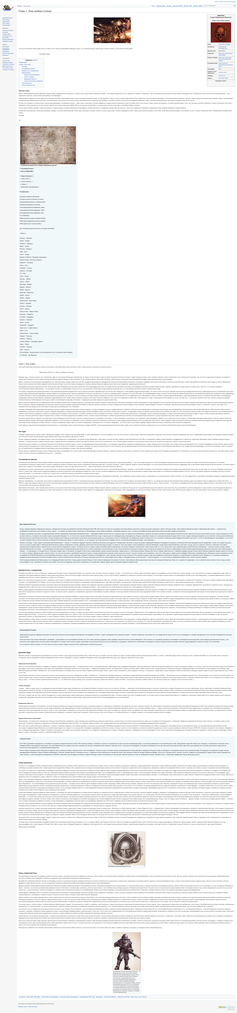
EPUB (220, 78)
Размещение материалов (5, 49)
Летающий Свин (223, 48)
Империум (99, 997)
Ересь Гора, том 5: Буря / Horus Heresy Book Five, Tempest (225, 59)
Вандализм (5, 55)
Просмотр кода (161, 6)
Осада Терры (5, 21)
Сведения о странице (8, 69)
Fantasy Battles (6, 25)
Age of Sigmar (6, 23)
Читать (153, 6)
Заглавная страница (7, 30)
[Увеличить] (130, 43)
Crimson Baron (222, 46)
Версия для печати (7, 66)
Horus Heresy (5, 19)
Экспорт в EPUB (177, 6)
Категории (22, 997)
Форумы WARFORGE (8, 39)
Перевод (19, 6)
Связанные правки (7, 62)
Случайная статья (7, 36)
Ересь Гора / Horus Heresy (139, 997)
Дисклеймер (5, 37)
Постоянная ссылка (7, 67)
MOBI (226, 78)
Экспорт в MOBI (197, 6)
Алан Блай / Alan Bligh (224, 44)
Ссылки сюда (5, 60)
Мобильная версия (32, 1006)
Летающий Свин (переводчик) (69, 997)
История (169, 6)
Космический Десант (110, 997)
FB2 (223, 78)
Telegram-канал (223, 72)
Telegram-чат (222, 75)
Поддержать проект (7, 41)
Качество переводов (7, 53)
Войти (216, 1)
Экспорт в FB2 (187, 6)
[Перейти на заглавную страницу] (8, 7)
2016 (220, 69)
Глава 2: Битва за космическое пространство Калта (226, 65)
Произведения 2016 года (87, 997)
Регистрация (5, 46)
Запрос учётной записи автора (227, 1)
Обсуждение (26, 6)
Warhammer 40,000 (123, 997)
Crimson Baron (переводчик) (49, 997)
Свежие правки (6, 34)
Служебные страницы (8, 64)
